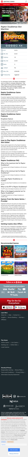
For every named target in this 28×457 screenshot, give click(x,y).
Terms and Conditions (7, 372)
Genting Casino (9, 412)
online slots (8, 415)
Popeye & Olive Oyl (18, 259)
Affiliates (3, 319)
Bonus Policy (18, 370)
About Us (3, 315)
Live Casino (15, 4)
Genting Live (4, 345)
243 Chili (3, 259)
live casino (14, 415)
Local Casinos (5, 347)
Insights (3, 317)
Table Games (7, 229)
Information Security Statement (10, 374)
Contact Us (16, 315)
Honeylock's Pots (4, 275)
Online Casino (6, 4)
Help (9, 315)
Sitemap (21, 317)
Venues (23, 4)
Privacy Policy (20, 372)
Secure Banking (12, 317)
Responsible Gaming (7, 370)
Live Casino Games (14, 229)
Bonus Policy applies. (14, 23)
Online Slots (13, 345)
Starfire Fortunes (18, 275)
